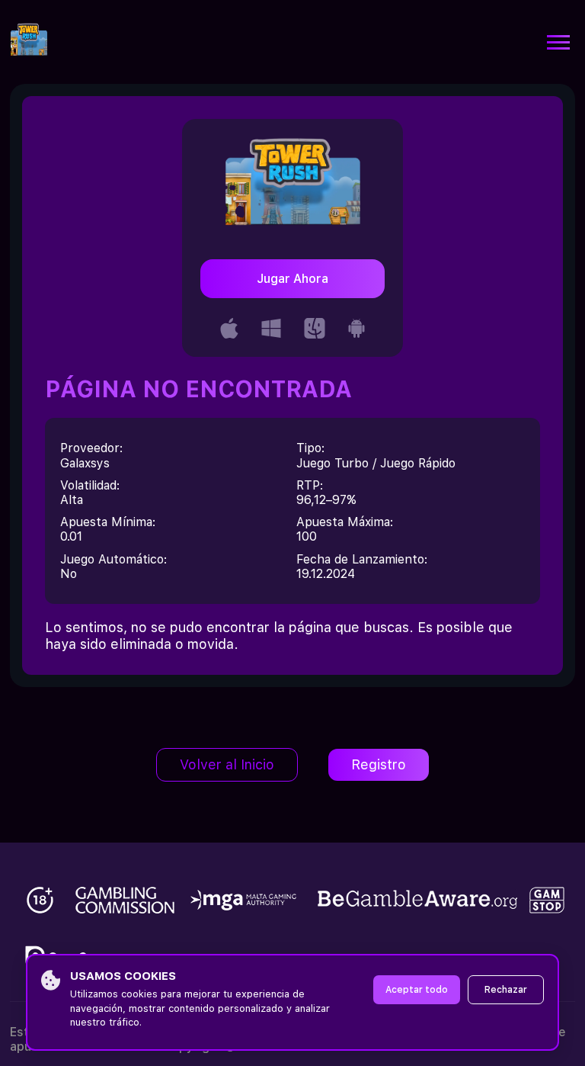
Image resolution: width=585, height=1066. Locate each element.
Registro (378, 764)
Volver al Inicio (227, 764)
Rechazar (505, 989)
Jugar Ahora (292, 278)
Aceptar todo (416, 989)
